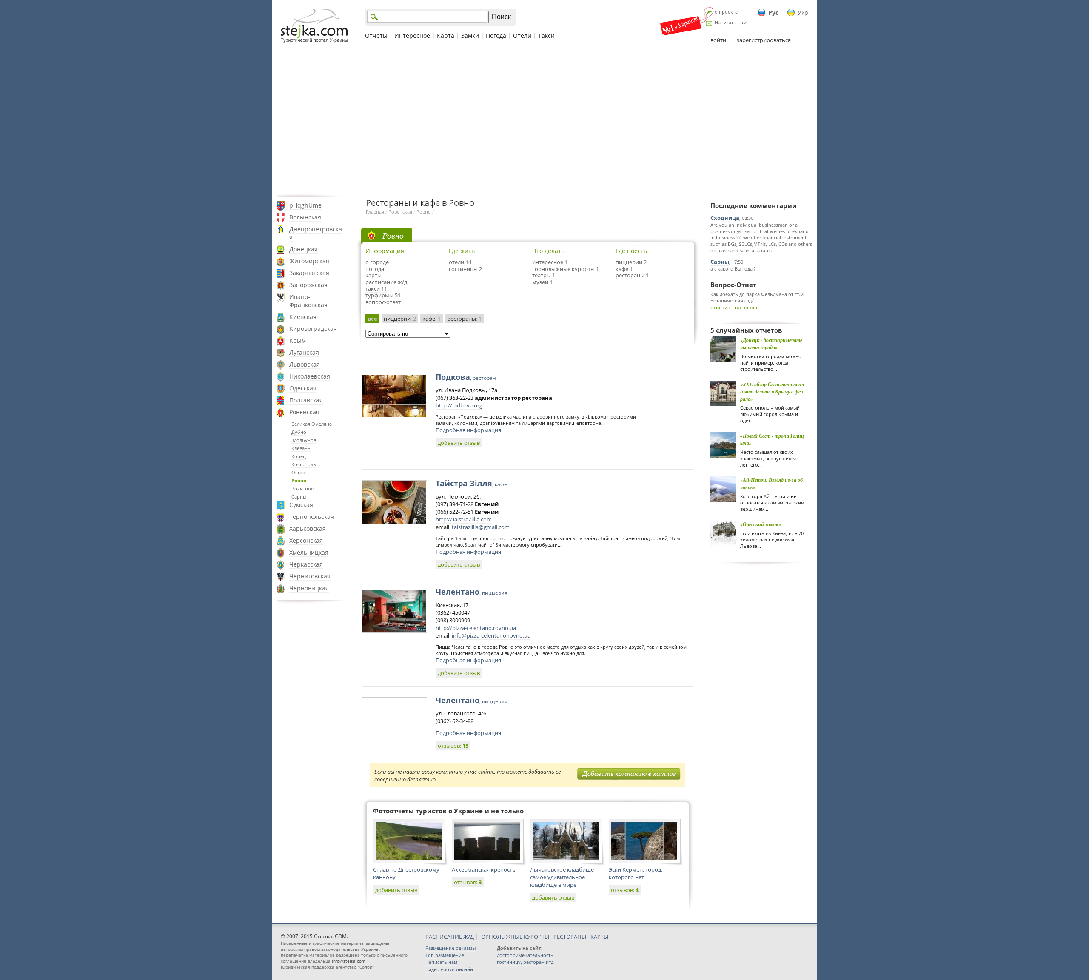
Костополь (303, 464)
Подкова (466, 377)
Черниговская (310, 576)
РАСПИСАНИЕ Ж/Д (449, 936)
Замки (470, 35)
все (372, 318)
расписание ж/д (386, 282)
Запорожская (308, 285)
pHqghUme (305, 205)
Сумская (301, 505)
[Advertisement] (544, 120)
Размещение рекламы (450, 948)
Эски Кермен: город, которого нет (635, 873)
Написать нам (731, 22)
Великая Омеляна (311, 424)
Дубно (298, 432)
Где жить (462, 251)
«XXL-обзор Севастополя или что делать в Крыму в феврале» (772, 391)
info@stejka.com (348, 961)
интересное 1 (549, 262)
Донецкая (303, 249)
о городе (377, 262)
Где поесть (631, 251)
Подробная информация (468, 430)
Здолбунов (303, 440)
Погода (496, 35)
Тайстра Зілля (471, 483)
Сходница (724, 218)
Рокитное (302, 488)
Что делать (548, 251)
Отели (522, 35)
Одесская (302, 388)
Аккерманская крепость (484, 869)
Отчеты (376, 35)
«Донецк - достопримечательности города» (771, 343)
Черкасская (306, 564)
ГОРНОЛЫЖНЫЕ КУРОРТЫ (513, 936)
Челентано (471, 592)
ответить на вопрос (735, 307)
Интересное (412, 35)
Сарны (298, 496)
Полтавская (306, 400)
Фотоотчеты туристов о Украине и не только (448, 810)
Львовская (304, 364)
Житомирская (309, 261)
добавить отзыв (459, 443)
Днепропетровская (315, 233)
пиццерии (400, 318)
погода (374, 269)
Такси (546, 35)
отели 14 (460, 262)
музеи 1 (542, 282)
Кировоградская (313, 329)
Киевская (302, 317)
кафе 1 (624, 269)
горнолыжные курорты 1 (565, 269)
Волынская (305, 217)
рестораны (464, 318)
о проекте (726, 12)
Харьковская (307, 528)
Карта (445, 35)
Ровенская (304, 412)
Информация (384, 251)
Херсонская (306, 540)
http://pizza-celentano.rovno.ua (476, 628)
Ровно (298, 480)
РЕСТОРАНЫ (569, 936)
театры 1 (543, 275)
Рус (773, 13)
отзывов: (453, 745)
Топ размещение (444, 955)
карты (373, 275)
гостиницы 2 (465, 269)
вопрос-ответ (383, 302)
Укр (803, 13)
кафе (431, 318)
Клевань (301, 448)
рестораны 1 (632, 275)
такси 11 (376, 288)
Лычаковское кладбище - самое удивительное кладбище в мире (563, 877)
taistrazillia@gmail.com (481, 527)
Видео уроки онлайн (449, 969)
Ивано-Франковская (308, 301)
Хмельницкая (308, 552)
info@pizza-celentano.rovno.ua (491, 635)
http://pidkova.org (459, 405)
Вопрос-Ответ (733, 284)
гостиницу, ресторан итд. (526, 962)
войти (718, 40)
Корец (298, 456)
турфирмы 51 (383, 295)
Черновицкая (309, 588)
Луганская (304, 352)
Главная (375, 211)
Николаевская (309, 376)
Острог (299, 472)
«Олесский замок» (760, 524)
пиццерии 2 (631, 262)
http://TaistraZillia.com (464, 519)
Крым (297, 340)
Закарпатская (309, 273)
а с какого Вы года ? (733, 268)
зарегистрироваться (764, 40)
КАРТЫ (599, 936)
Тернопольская (311, 517)
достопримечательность (525, 955)
